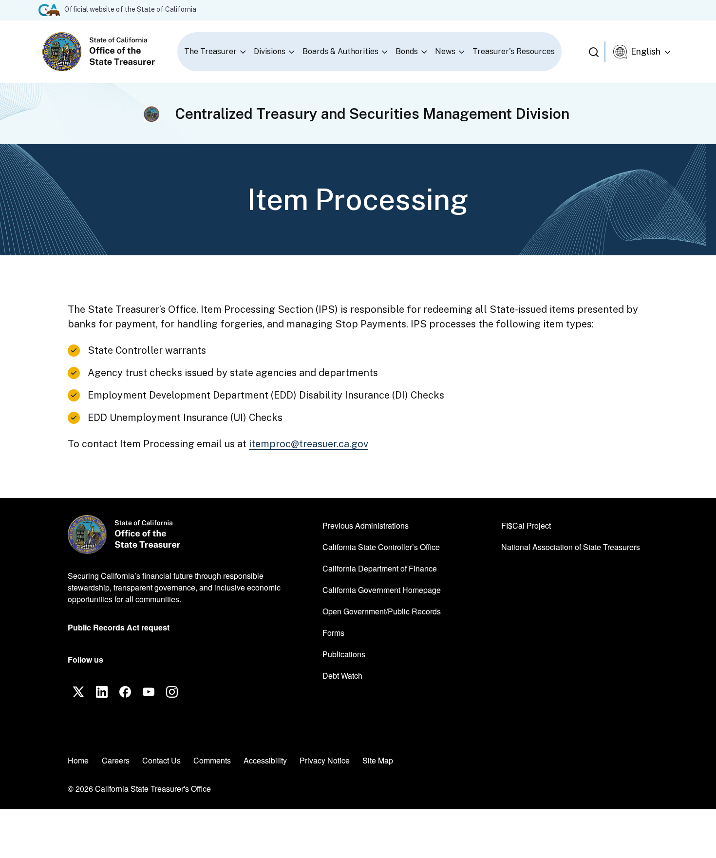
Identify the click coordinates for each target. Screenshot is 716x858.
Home (78, 760)
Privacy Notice (325, 760)
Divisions (269, 51)
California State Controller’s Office (381, 547)
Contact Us (161, 760)
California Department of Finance (379, 568)
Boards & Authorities (340, 51)
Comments (212, 760)
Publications (343, 654)
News (445, 51)
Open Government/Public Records (381, 611)
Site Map (377, 760)
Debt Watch (342, 675)
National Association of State (570, 547)
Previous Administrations (365, 525)
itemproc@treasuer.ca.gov (308, 444)
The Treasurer (210, 51)
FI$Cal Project (526, 525)
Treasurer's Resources (513, 51)
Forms (333, 632)
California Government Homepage (381, 589)
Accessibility (265, 760)
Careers (116, 760)
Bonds (407, 51)
